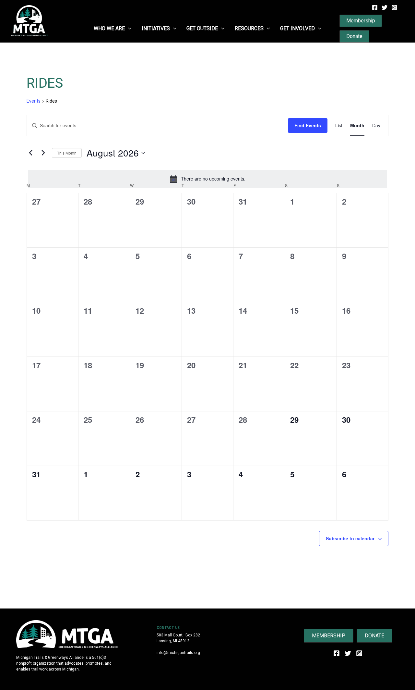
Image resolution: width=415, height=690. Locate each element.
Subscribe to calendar (350, 538)
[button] (128, 29)
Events (34, 101)
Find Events (307, 125)
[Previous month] (30, 153)
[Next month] (43, 153)
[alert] (207, 179)
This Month (67, 153)
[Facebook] (375, 7)
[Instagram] (394, 7)
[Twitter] (384, 7)
